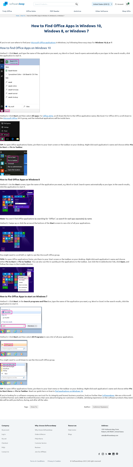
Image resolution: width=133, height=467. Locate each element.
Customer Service (40, 443)
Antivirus (77, 11)
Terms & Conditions (37, 461)
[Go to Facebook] (99, 454)
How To (23, 15)
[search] (76, 4)
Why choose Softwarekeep (43, 430)
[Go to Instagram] (103, 454)
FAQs (3, 447)
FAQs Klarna (39, 439)
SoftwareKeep (108, 395)
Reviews (37, 447)
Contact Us (5, 452)
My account (5, 430)
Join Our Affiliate (40, 452)
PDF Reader (54, 11)
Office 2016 (48, 116)
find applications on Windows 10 (69, 391)
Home (17, 15)
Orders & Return (40, 434)
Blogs (70, 434)
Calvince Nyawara (100, 407)
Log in (4, 434)
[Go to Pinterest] (117, 454)
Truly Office (7, 11)
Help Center (72, 430)
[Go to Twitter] (106, 454)
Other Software (101, 11)
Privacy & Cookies (54, 461)
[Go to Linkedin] (113, 454)
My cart (4, 439)
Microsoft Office (10, 118)
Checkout (5, 443)
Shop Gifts (126, 11)
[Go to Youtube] (109, 454)
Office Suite (31, 11)
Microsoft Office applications (43, 42)
